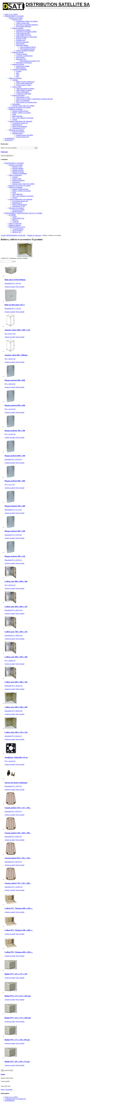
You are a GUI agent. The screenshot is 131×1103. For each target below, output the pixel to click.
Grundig (18, 71)
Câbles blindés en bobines (24, 90)
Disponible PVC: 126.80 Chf (13, 887)
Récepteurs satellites (22, 45)
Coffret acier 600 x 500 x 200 (16, 657)
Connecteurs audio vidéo (23, 93)
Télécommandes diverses (27, 49)
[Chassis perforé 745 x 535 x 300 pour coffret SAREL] (11, 879)
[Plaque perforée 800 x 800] (11, 376)
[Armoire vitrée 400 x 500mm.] (11, 351)
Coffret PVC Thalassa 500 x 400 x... (19, 930)
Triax (17, 75)
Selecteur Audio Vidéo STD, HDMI (23, 106)
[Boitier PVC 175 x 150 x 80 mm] (11, 1036)
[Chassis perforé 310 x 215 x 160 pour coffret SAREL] (11, 804)
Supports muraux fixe (22, 137)
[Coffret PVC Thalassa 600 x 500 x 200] (11, 904)
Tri (15, 261)
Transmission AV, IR (18, 128)
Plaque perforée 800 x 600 (15, 405)
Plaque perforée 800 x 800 (15, 380)
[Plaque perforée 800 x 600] (11, 401)
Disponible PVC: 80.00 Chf (13, 836)
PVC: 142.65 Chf (10, 409)
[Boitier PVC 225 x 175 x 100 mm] (11, 1014)
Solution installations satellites (25, 50)
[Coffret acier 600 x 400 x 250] (11, 678)
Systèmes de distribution (19, 69)
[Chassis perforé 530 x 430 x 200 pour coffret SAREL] (11, 829)
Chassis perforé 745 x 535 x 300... (18, 883)
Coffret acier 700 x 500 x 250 (16, 632)
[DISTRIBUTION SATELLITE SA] (46, 9)
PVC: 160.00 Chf (10, 384)
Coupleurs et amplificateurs (24, 56)
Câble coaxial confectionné (24, 83)
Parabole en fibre (21, 38)
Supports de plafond (18, 131)
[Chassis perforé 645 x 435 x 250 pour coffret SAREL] (11, 854)
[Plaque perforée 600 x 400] (11, 477)
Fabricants (4, 152)
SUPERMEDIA (10, 138)
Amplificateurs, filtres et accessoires (27, 21)
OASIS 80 (15, 222)
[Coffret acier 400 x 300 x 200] (11, 703)
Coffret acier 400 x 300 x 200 (16, 707)
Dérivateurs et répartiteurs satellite (26, 31)
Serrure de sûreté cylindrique (16, 783)
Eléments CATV (17, 19)
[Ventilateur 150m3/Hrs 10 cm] (11, 754)
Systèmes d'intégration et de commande (20, 121)
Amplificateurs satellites (23, 30)
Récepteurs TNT (21, 59)
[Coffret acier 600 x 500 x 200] (11, 653)
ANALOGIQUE (17, 230)
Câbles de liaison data (22, 23)
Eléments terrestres (18, 52)
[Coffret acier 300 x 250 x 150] (11, 728)
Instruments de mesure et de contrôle (19, 107)
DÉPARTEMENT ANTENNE (14, 16)
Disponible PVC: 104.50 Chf (13, 711)
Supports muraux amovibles (24, 135)
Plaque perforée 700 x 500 (15, 431)
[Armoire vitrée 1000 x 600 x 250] (11, 326)
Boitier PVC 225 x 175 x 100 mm (18, 1018)
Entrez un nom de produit (8, 148)
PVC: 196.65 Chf (10, 359)
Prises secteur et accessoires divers (26, 102)
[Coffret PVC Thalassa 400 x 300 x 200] (11, 948)
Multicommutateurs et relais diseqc (26, 37)
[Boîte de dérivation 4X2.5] (11, 301)
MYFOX (15, 220)
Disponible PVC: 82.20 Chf (13, 459)
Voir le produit (20, 286)
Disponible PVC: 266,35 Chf (13, 610)
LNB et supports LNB (23, 33)
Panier (3, 1074)
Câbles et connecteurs (15, 223)
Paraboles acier (20, 40)
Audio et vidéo (16, 87)
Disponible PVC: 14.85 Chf (13, 786)
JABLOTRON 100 (18, 218)
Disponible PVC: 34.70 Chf (13, 560)
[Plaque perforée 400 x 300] (11, 527)
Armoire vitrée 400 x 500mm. (16, 355)
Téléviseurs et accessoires (16, 130)
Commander (8, 1089)
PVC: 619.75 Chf (10, 334)
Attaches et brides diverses (20, 111)
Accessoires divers (17, 228)
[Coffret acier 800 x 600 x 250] (11, 603)
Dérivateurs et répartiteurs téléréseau (27, 24)
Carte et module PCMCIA (28, 47)
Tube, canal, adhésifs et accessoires (22, 118)
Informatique (16, 104)
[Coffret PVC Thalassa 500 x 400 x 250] (11, 926)
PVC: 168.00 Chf (10, 660)
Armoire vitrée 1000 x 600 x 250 (17, 330)
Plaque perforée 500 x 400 (15, 506)
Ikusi (17, 73)
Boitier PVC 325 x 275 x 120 (16, 974)
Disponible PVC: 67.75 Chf (13, 510)
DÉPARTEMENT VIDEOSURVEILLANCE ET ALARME (23, 213)
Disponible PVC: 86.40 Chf (13, 736)
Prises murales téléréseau (23, 26)
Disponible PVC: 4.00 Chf (13, 283)
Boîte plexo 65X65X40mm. (15, 280)
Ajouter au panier (10, 286)
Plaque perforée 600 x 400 (15, 481)
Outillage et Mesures (14, 225)
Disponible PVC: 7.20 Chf (13, 308)
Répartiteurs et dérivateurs (24, 62)
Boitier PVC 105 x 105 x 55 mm (17, 1062)
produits (7, 1070)
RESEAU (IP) (16, 232)
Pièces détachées (17, 116)
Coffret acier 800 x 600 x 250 (16, 607)
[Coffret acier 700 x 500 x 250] (11, 628)
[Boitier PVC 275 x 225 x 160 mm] (11, 992)
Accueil (3, 235)
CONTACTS (9, 140)
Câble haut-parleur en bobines (25, 88)
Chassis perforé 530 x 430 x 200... (18, 833)
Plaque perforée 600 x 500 (15, 456)
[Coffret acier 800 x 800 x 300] (11, 578)
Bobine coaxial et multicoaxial (25, 81)
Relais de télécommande (19, 126)
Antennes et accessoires (15, 18)
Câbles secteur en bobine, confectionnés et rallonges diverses (34, 99)
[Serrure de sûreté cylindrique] (11, 779)
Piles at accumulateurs (22, 100)
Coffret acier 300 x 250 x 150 (16, 732)
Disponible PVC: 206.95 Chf (13, 635)
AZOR (14, 216)
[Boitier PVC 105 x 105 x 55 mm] (11, 1058)
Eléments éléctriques (18, 95)
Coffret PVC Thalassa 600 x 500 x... (19, 908)
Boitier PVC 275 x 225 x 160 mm (18, 996)
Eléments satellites (17, 28)
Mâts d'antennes (21, 68)
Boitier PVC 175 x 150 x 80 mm (17, 1040)
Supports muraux (17, 133)
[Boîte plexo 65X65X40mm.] (11, 276)
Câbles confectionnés (22, 92)
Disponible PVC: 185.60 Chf (13, 686)
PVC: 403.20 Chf (10, 585)
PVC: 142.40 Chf (10, 761)
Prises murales (20, 43)
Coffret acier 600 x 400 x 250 (16, 682)
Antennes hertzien (21, 54)
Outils (14, 114)
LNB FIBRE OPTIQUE (23, 35)
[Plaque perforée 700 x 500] (11, 427)
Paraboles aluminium (22, 42)
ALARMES (12, 215)
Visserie (14, 119)
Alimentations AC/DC (23, 97)
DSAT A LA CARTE (11, 14)
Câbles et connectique (15, 78)
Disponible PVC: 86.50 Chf (13, 811)
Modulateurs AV (17, 125)
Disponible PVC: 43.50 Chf (13, 535)
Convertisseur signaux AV (20, 123)
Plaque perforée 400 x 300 (15, 531)
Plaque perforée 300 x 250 (15, 556)
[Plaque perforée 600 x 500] (11, 452)
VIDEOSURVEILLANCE (16, 227)
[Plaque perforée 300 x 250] (11, 552)
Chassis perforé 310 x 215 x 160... (18, 808)
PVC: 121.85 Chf (10, 434)
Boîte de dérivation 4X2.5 (15, 305)
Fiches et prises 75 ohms (23, 85)
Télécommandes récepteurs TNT (30, 61)
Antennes (15, 80)
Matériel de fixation (18, 64)
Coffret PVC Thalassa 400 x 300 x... (19, 952)
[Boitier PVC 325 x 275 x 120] (11, 970)
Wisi (17, 76)
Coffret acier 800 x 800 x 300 (16, 581)
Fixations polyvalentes (23, 66)
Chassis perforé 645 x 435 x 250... (18, 858)
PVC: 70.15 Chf (10, 484)
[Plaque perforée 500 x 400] (11, 502)
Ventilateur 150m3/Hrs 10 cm (16, 757)
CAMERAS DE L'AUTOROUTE (15, 1099)
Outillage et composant (15, 109)
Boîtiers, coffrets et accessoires (21, 112)
